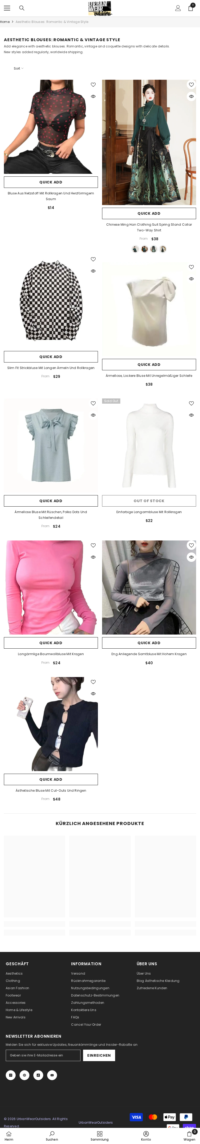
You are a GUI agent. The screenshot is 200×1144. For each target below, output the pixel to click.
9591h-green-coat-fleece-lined (144, 249)
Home (5, 22)
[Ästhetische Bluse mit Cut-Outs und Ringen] (51, 724)
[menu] (7, 8)
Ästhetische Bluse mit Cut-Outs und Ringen (51, 790)
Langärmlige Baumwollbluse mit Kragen (51, 654)
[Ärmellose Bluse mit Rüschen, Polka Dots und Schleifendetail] (51, 445)
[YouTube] (52, 1075)
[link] (34, 924)
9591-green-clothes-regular (135, 249)
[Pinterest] (24, 1075)
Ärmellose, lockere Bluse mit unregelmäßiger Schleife (149, 375)
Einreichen (99, 1055)
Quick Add (50, 182)
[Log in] (178, 8)
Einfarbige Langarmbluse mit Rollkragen (149, 512)
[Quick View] (93, 96)
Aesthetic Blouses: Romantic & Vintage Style (52, 22)
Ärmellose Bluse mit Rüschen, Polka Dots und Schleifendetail (51, 515)
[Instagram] (11, 1075)
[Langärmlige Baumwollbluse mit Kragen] (51, 587)
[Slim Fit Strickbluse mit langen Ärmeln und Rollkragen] (51, 301)
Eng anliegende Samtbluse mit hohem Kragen (149, 654)
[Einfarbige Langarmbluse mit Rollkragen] (149, 445)
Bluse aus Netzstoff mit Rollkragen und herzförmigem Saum (51, 196)
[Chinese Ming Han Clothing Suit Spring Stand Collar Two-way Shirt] (149, 142)
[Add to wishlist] (93, 84)
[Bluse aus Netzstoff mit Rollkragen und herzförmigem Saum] (51, 127)
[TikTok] (38, 1075)
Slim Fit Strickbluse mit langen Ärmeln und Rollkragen (51, 368)
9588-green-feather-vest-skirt (154, 249)
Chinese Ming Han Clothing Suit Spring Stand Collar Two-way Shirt (149, 227)
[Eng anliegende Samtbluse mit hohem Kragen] (149, 587)
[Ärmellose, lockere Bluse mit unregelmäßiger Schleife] (149, 309)
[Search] (22, 8)
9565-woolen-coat (163, 249)
